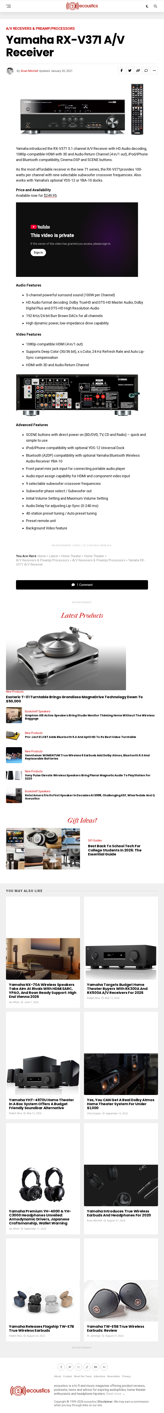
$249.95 (50, 195)
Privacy (126, 1376)
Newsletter (113, 1376)
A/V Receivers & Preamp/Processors (42, 560)
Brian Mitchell (29, 71)
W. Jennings (94, 1335)
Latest (53, 556)
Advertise (99, 1376)
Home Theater (71, 556)
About (57, 1376)
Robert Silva (93, 998)
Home (41, 556)
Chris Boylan (94, 1113)
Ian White (14, 1002)
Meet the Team (83, 1376)
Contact (67, 1376)
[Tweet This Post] (129, 70)
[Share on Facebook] (121, 70)
